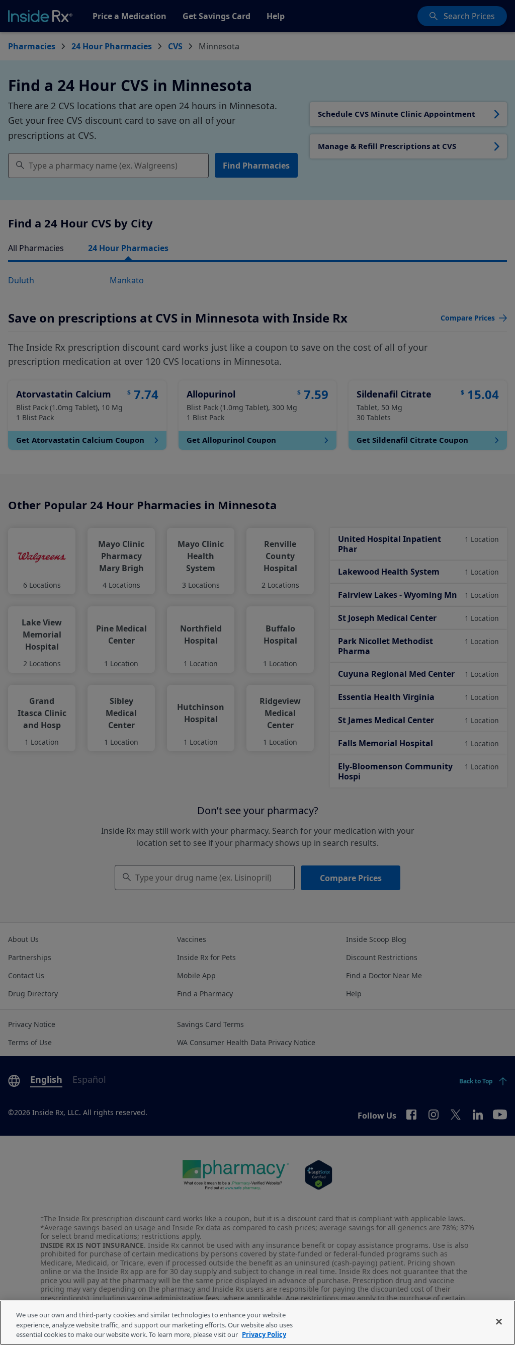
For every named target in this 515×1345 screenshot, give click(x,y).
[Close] (499, 1321)
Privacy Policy (264, 1334)
